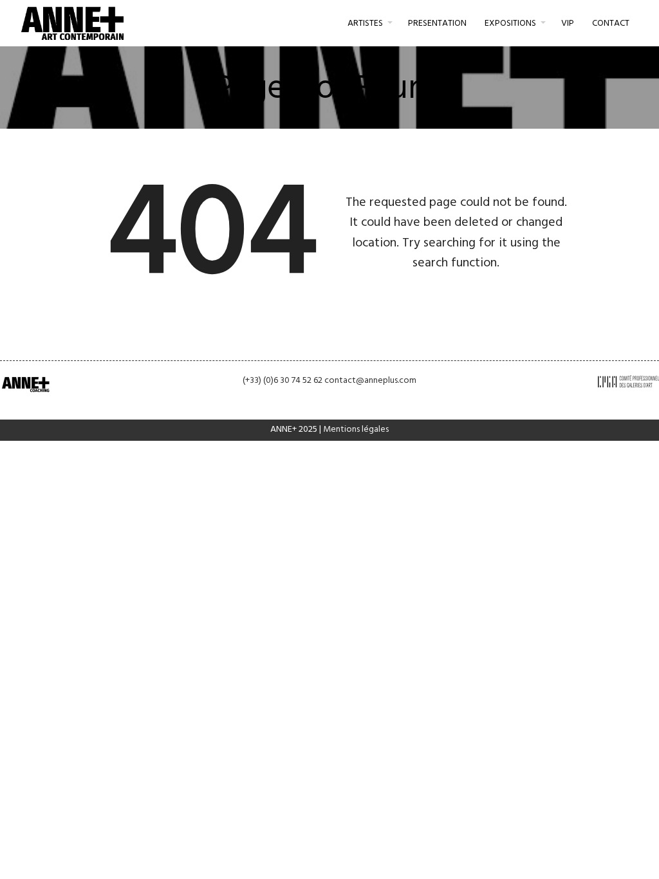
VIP (567, 23)
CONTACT (610, 23)
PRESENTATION (437, 23)
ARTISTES (365, 23)
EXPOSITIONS (510, 23)
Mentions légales (356, 429)
